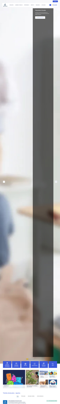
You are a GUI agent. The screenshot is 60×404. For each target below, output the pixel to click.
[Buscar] (50, 5)
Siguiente (56, 182)
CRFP (53, 365)
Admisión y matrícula (44, 366)
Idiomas (25, 365)
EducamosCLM (34, 365)
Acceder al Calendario (40, 17)
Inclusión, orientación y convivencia (7, 365)
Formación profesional (16, 366)
